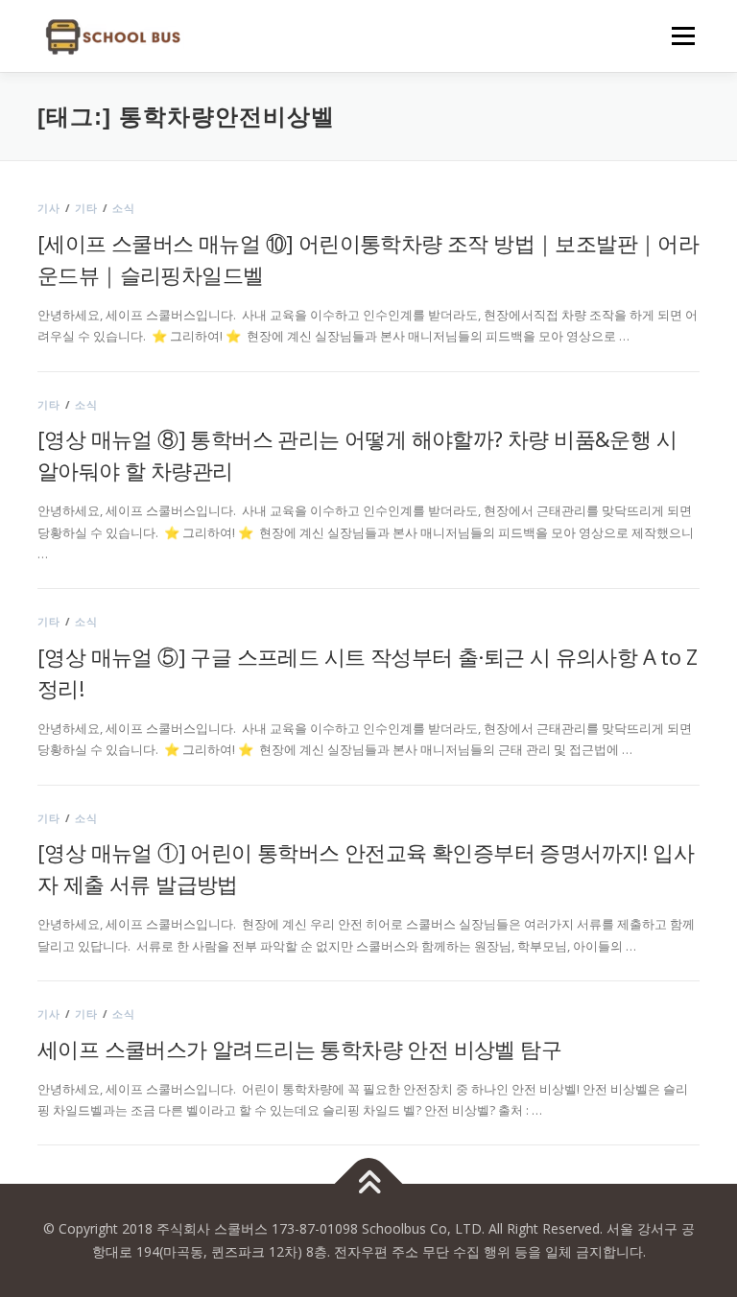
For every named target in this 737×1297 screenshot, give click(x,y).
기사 (48, 207)
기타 (86, 207)
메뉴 (678, 35)
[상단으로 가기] (369, 1184)
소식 (123, 207)
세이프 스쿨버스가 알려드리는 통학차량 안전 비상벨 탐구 (299, 1048)
